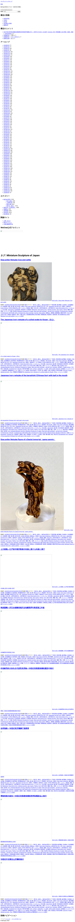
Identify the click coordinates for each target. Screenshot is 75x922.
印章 (10, 658)
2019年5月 (6, 179)
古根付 (23, 306)
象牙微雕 (70, 360)
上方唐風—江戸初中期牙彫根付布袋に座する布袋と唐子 (23, 549)
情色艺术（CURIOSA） (10, 207)
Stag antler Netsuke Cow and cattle (16, 260)
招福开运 (32, 663)
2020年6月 (7, 158)
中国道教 (4, 306)
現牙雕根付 (39, 602)
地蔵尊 (9, 663)
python (35, 368)
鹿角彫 (52, 313)
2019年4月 (6, 181)
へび (36, 362)
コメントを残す (45, 372)
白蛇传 (27, 370)
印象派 (41, 661)
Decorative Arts (42, 309)
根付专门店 (57, 434)
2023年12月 (7, 90)
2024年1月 (6, 89)
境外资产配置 (25, 368)
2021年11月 (7, 131)
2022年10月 (7, 113)
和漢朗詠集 (44, 314)
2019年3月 (6, 182)
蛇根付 (40, 362)
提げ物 (12, 306)
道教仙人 (48, 313)
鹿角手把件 (63, 313)
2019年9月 (6, 173)
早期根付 (29, 434)
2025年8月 (7, 58)
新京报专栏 (6, 214)
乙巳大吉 (65, 370)
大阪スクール (21, 370)
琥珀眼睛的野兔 (30, 314)
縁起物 (69, 362)
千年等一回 (40, 370)
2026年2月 (7, 48)
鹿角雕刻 (57, 313)
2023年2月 (7, 106)
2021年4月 (6, 142)
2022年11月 (7, 111)
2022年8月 (7, 116)
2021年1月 (6, 147)
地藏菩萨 (38, 663)
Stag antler (42, 313)
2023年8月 (7, 97)
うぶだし (23, 308)
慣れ (72, 309)
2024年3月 (7, 85)
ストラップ (6, 311)
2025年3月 (7, 66)
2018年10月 (7, 191)
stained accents (51, 309)
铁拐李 (44, 544)
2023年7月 (6, 98)
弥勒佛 (45, 602)
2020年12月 (7, 149)
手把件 (53, 359)
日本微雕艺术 (7, 360)
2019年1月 (6, 186)
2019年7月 (6, 176)
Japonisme (11, 309)
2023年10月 (7, 94)
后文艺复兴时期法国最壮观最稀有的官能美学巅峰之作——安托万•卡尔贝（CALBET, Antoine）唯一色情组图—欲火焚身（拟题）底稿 (38, 32)
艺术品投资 (17, 309)
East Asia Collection (30, 306)
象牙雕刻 (59, 304)
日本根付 (64, 304)
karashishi (3, 434)
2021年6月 (6, 139)
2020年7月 (6, 157)
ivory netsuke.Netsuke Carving (16, 431)
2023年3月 (7, 105)
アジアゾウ (27, 663)
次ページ (19, 919)
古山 (11, 372)
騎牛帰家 (37, 314)
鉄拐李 (18, 544)
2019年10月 (7, 171)
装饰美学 (23, 309)
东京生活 (6, 212)
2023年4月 (7, 103)
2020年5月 (7, 160)
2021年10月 (7, 132)
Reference (34, 309)
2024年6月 (7, 81)
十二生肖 (46, 368)
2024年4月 (7, 84)
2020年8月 (7, 155)
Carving (36, 313)
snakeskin (40, 368)
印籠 (9, 306)
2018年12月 (7, 187)
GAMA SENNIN (25, 536)
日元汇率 (36, 308)
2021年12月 (7, 129)
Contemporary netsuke (66, 311)
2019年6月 (6, 178)
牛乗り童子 (23, 314)
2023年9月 (7, 95)
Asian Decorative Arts (62, 308)
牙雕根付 (35, 426)
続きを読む (63, 896)
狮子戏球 (48, 434)
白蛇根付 (63, 368)
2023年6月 (7, 100)
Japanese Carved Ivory (55, 306)
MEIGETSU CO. (41, 306)
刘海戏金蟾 (13, 544)
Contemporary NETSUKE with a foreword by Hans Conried (17, 313)
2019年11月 (7, 170)
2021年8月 (6, 136)
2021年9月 (6, 134)
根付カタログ (36, 360)
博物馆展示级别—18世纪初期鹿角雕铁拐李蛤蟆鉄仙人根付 (24, 796)
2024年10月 (7, 74)
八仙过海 (27, 544)
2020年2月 (7, 165)
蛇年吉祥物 (59, 370)
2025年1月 (6, 69)
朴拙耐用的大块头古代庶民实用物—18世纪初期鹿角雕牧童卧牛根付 (27, 668)
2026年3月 (7, 47)
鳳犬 (25, 434)
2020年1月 (6, 166)
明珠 (25, 304)
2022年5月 (7, 121)
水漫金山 (53, 370)
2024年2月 (7, 87)
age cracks (60, 309)
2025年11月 (7, 53)
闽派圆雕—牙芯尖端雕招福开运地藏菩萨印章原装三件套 (23, 608)
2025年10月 (7, 55)
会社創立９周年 (8, 23)
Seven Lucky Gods (23, 602)
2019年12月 (7, 168)
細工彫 (54, 364)
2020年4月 (7, 161)
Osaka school (67, 367)
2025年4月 (7, 64)
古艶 (2, 311)
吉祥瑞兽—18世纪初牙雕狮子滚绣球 (15, 728)
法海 (49, 370)
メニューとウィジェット (6, 9)
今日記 (5, 20)
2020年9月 (7, 153)
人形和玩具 (9, 202)
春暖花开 (6, 25)
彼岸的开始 (6, 18)
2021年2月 (6, 145)
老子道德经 (61, 314)
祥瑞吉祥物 (54, 661)
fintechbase (8, 33)
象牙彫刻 (13, 360)
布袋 (30, 602)
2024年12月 (7, 71)
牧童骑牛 (49, 314)
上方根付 (39, 434)
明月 (2, 4)
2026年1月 (6, 50)
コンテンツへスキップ (6, 1)
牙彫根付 (42, 360)
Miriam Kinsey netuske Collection (56, 432)
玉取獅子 (16, 434)
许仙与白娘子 (33, 370)
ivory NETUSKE (31, 365)
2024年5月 (7, 82)
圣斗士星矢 (9, 201)
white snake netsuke (54, 368)
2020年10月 (7, 152)
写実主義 (6, 368)
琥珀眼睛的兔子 (21, 360)
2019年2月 (6, 184)
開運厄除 (4, 663)
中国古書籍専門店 (8, 224)
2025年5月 (7, 63)
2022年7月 (6, 118)
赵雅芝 (45, 370)
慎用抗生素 (6, 38)
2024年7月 (6, 79)
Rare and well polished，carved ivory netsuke (46, 311)
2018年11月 (7, 189)
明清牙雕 (54, 304)
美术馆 (15, 311)
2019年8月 (6, 174)
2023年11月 (7, 92)
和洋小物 (8, 204)
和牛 (18, 314)
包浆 (11, 311)
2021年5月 (6, 140)
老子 (5, 314)
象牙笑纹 (54, 365)
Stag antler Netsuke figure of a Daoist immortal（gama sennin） (28, 439)
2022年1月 (6, 127)
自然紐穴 (60, 367)
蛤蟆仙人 (32, 544)
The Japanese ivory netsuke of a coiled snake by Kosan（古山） (28, 320)
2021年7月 (6, 137)
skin (31, 368)
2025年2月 (7, 68)
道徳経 (9, 314)
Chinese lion (10, 434)
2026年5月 (7, 45)
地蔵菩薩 (14, 663)
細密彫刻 (4, 370)
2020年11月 (7, 150)
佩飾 (69, 309)
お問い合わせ (7, 221)
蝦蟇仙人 (32, 536)
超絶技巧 (68, 306)
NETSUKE (17, 306)
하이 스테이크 (15, 37)
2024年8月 (7, 77)
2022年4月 (7, 123)
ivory (13, 426)
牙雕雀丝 (70, 429)
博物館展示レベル (12, 370)
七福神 (34, 602)
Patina (65, 309)
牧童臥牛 (14, 314)
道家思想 (55, 314)
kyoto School (4, 308)
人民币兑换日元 (43, 308)
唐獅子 (21, 434)
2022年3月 (7, 124)
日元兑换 (4, 309)
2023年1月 (6, 108)
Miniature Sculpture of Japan (25, 311)
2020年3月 (7, 163)
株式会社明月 (7, 199)
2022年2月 (7, 126)
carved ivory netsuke (63, 661)
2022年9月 (7, 115)
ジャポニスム (36, 364)
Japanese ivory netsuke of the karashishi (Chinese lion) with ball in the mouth (34, 375)
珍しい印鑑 (20, 663)
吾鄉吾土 (6, 209)
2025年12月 (7, 51)
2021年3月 (6, 144)
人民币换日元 (51, 308)
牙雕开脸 (43, 663)
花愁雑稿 (6, 210)
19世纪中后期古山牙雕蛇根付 (12, 859)
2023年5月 (7, 102)
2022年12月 (7, 110)
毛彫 (44, 434)
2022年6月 (7, 119)
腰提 (32, 308)
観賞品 (28, 308)
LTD (47, 306)
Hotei (58, 592)
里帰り (64, 306)
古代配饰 (28, 309)
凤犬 (52, 434)
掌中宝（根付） (10, 206)
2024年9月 (7, 76)
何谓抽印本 (6, 35)
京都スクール (70, 432)
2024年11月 (7, 72)
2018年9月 (6, 192)
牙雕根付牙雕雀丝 (17, 372)
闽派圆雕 (51, 663)
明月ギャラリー (8, 222)
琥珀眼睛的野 (38, 544)
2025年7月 (6, 60)
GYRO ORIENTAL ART (15, 308)
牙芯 (47, 663)
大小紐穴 (34, 434)
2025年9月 (7, 56)
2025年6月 (7, 61)
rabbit (45, 426)
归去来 (5, 22)
